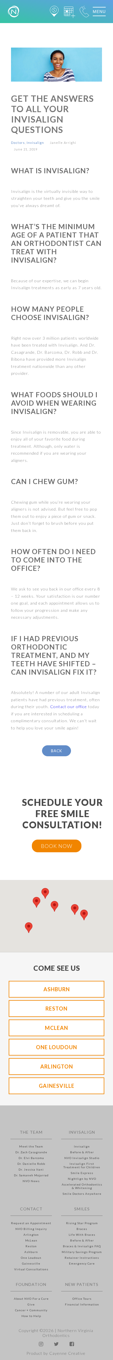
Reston (56, 1008)
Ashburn (56, 989)
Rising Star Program (82, 1223)
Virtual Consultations (31, 1269)
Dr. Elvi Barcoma (31, 1158)
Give (31, 1304)
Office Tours (82, 1298)
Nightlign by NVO (82, 1178)
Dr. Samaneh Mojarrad (31, 1175)
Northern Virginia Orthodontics (68, 1333)
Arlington (56, 1066)
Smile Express (82, 1173)
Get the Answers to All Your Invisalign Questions (52, 114)
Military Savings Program (82, 1252)
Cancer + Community (31, 1310)
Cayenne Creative (67, 1353)
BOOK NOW (56, 846)
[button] (36, 902)
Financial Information (82, 1304)
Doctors (18, 142)
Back (56, 750)
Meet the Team (31, 1146)
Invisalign (35, 142)
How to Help (31, 1316)
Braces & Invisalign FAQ (82, 1246)
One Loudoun (56, 1047)
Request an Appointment (31, 1223)
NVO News (31, 1181)
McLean (56, 1028)
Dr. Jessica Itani (31, 1169)
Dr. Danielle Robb (31, 1163)
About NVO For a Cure (31, 1298)
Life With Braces (82, 1234)
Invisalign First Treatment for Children (81, 1165)
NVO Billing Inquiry (31, 1229)
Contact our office (68, 706)
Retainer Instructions (82, 1257)
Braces (81, 1229)
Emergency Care (82, 1263)
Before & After (82, 1152)
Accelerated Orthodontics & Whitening (82, 1186)
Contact (31, 1208)
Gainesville (56, 1086)
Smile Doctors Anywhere (82, 1193)
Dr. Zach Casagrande (31, 1152)
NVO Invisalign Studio (81, 1158)
